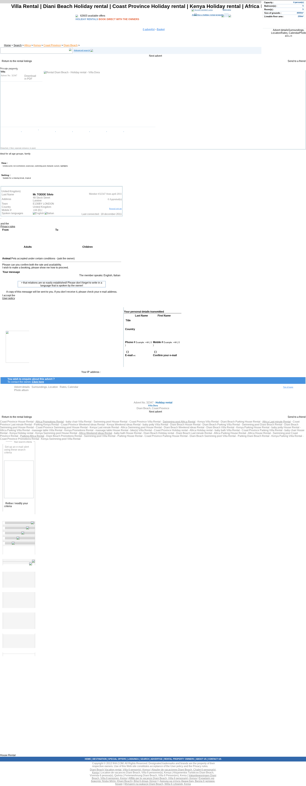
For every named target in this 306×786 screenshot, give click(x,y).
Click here (38, 382)
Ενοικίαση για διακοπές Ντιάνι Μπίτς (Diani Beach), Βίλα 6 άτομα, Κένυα (152, 779)
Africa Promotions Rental (50, 421)
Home (7, 45)
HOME (88, 759)
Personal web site (115, 209)
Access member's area (204, 10)
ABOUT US (201, 759)
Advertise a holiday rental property (207, 15)
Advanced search (82, 50)
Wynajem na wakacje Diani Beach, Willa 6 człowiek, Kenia (157, 784)
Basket (161, 29)
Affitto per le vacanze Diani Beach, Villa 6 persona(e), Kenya (163, 778)
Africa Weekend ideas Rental (95, 433)
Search (18, 45)
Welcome (227, 10)
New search (19, 510)
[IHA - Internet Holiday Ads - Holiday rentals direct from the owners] (77, 16)
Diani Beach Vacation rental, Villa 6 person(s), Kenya (120, 769)
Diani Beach (71, 45)
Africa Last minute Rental (276, 421)
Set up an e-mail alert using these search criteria (16, 449)
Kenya (37, 45)
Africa (27, 45)
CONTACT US (214, 759)
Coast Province (52, 45)
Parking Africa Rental (32, 436)
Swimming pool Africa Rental (179, 421)
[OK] (31, 637)
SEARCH (144, 759)
